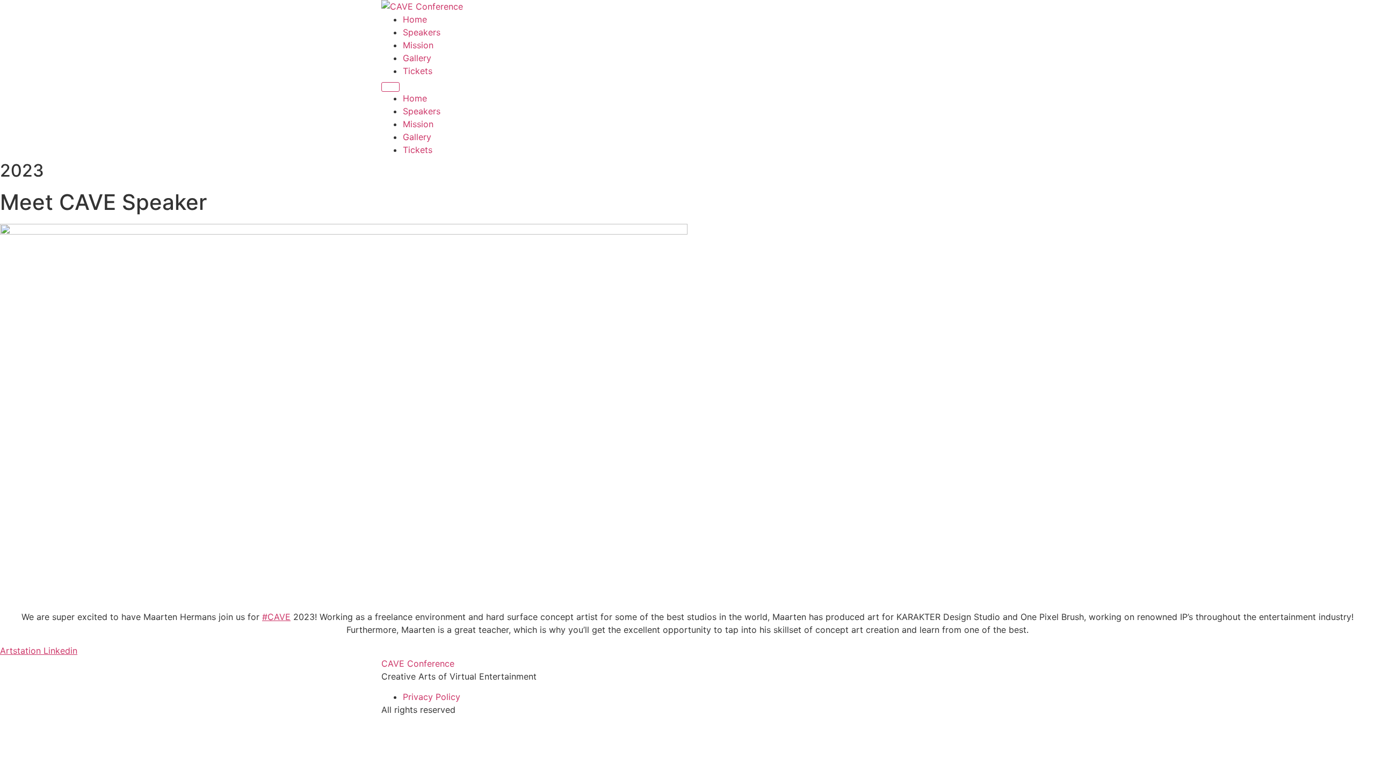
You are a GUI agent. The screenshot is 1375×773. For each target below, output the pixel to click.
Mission (418, 45)
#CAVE (276, 616)
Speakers (421, 32)
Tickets (417, 70)
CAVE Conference (417, 663)
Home (415, 19)
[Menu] (390, 87)
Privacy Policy (431, 696)
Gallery (417, 58)
